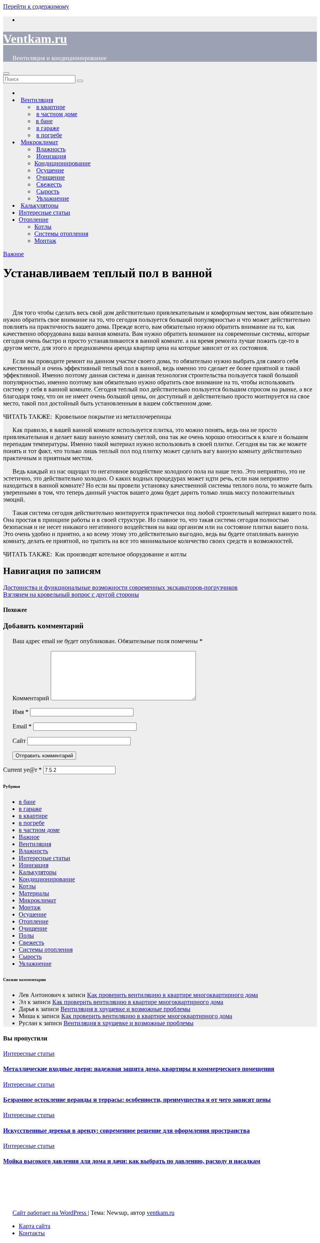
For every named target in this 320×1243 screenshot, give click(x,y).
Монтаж (45, 240)
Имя (20, 711)
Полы (26, 935)
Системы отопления (61, 233)
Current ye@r (22, 769)
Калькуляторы (38, 872)
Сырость (30, 956)
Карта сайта (34, 1226)
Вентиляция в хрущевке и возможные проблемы (125, 1009)
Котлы (43, 226)
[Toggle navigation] (6, 73)
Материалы (34, 893)
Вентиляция (35, 844)
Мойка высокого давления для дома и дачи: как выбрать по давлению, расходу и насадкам (131, 1161)
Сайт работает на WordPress (50, 1212)
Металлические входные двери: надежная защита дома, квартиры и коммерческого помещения (138, 1068)
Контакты (32, 1233)
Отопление (33, 219)
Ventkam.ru (35, 39)
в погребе (31, 823)
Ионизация (33, 865)
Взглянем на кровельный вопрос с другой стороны (71, 594)
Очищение (33, 928)
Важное (13, 254)
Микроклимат (37, 900)
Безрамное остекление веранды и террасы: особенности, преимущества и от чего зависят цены (137, 1099)
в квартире (33, 816)
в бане (27, 801)
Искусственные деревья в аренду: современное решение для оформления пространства (126, 1130)
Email (22, 726)
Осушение (32, 914)
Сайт (19, 740)
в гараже (30, 808)
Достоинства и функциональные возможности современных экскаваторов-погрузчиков (120, 587)
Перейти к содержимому (36, 6)
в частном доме (39, 830)
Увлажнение (35, 963)
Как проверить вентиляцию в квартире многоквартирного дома (172, 995)
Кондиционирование (62, 163)
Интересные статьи (44, 212)
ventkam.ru (160, 1212)
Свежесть (31, 942)
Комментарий (30, 698)
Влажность (33, 851)
